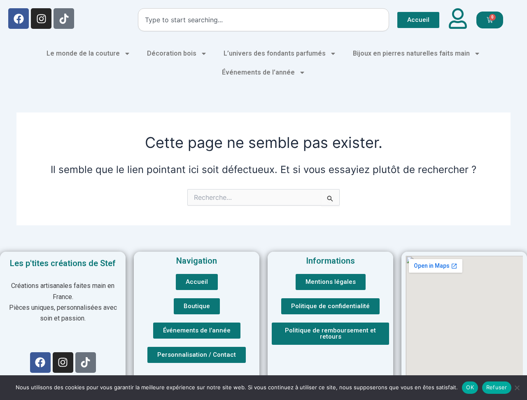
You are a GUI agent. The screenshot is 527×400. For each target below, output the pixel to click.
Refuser (496, 387)
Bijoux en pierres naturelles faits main (411, 53)
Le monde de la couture (83, 53)
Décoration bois (171, 53)
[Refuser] (517, 388)
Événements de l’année (258, 72)
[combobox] (263, 19)
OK (470, 387)
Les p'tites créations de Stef (63, 263)
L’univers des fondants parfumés (275, 53)
